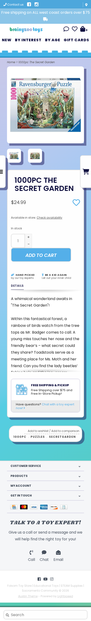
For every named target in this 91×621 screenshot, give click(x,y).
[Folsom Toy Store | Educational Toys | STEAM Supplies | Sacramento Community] (26, 28)
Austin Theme (28, 596)
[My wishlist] (74, 29)
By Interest (28, 40)
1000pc (19, 437)
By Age (52, 40)
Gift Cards (76, 40)
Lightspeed (65, 596)
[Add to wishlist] (76, 204)
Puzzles (38, 437)
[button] (66, 29)
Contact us (15, 4)
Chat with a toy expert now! (45, 406)
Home (11, 62)
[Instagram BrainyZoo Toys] (51, 579)
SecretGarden (62, 437)
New (6, 40)
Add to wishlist (38, 431)
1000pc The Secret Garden (36, 62)
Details (17, 286)
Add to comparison (65, 431)
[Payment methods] (15, 506)
